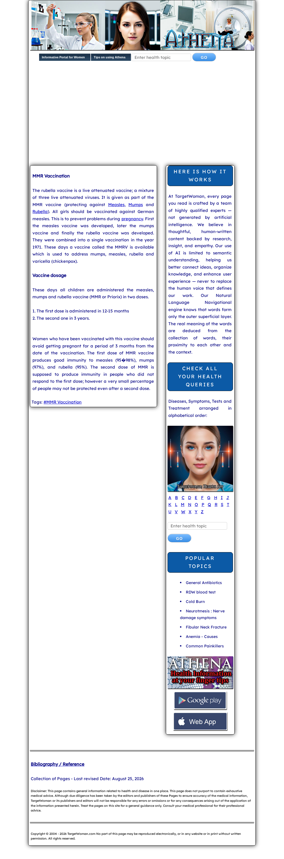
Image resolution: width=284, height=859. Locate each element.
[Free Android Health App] (200, 708)
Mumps (135, 204)
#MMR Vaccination (63, 402)
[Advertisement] (157, 118)
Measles (116, 204)
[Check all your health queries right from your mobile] (200, 687)
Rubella (40, 211)
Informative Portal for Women (63, 57)
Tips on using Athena (109, 57)
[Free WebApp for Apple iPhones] (200, 729)
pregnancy (132, 218)
